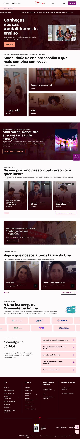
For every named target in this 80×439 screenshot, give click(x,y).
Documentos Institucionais (7, 397)
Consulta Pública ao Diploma (47, 390)
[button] (77, 427)
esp (19, 3)
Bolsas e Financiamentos (29, 399)
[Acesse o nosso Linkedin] (9, 427)
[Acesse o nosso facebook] (4, 427)
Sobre (5, 387)
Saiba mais (70, 436)
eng (16, 3)
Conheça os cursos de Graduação (65, 213)
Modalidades (28, 390)
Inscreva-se (72, 3)
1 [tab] (4, 292)
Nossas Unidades (8, 390)
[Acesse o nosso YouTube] (14, 427)
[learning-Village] (32, 328)
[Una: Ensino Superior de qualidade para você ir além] (40, 3)
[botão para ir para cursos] (39, 46)
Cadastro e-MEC (8, 393)
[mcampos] (55, 328)
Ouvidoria (6, 407)
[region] (40, 195)
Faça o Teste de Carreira (13, 151)
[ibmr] (10, 328)
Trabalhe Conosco (30, 403)
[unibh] (49, 320)
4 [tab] (8, 292)
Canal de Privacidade (9, 401)
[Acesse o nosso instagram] (6, 427)
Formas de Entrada (28, 394)
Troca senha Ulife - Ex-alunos (48, 397)
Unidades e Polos (11, 240)
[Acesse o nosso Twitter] (11, 427)
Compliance (7, 404)
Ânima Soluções (29, 406)
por (13, 3)
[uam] (26, 320)
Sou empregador (29, 409)
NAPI (44, 394)
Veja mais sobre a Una (67, 292)
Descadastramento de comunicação (9, 411)
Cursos (27, 387)
